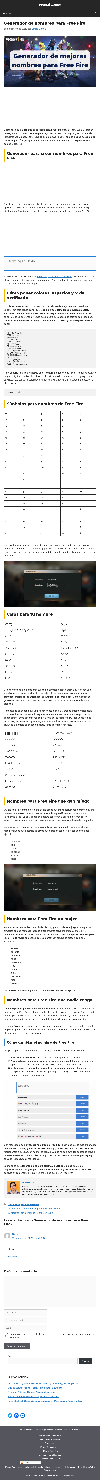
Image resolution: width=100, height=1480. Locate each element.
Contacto (76, 1429)
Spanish (26, 1463)
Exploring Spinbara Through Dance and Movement (32, 1392)
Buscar (11, 1356)
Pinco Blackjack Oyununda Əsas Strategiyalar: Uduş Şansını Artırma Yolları (45, 1401)
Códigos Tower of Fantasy (50, 1455)
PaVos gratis (50, 1443)
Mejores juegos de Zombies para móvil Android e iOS (35, 1208)
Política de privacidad (44, 1429)
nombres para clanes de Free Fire (54, 276)
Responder (12, 1256)
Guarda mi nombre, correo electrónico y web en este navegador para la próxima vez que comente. (50, 1336)
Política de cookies (63, 1429)
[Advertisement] (50, 109)
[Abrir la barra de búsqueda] (96, 13)
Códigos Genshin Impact (50, 1447)
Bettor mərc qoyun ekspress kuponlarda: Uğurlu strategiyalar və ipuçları (43, 1383)
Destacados (14, 1204)
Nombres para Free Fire (50, 1439)
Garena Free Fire (30, 1204)
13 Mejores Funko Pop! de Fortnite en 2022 (30, 1213)
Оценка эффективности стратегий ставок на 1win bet (35, 1388)
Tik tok (15, 1234)
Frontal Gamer (50, 4)
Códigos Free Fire (50, 1451)
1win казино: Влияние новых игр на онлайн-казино (33, 1396)
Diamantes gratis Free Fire (50, 1459)
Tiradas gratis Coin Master (50, 1435)
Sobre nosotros (26, 1429)
